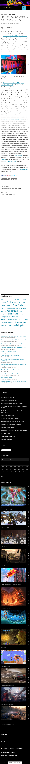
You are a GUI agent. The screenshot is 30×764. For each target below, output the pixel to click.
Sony (26, 319)
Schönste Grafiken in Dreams (8, 351)
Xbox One (11, 325)
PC (22, 313)
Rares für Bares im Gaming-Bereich (10, 418)
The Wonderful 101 (28, 574)
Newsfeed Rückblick (7, 332)
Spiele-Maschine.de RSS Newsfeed (13, 748)
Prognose (4, 316)
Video (17, 322)
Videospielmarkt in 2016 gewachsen (11, 187)
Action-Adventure (11, 299)
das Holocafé (18, 155)
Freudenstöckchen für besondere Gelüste (12, 403)
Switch (7, 323)
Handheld (15, 308)
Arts (24, 299)
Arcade (4, 179)
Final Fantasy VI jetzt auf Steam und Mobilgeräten (14, 430)
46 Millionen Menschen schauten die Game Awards (14, 381)
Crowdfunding (5, 305)
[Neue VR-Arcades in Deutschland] (3, 175)
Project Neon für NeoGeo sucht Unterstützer (13, 343)
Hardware (22, 308)
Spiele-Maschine (6, 8)
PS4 (13, 316)
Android (17, 299)
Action (5, 299)
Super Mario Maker (28, 655)
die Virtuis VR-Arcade (10, 161)
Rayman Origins (28, 616)
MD (21, 311)
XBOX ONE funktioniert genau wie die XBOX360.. (14, 347)
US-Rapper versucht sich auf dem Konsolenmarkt (13, 340)
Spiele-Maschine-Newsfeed (8, 14)
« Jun (2, 476)
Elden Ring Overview (6, 439)
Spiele (3, 323)
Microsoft (5, 314)
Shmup (21, 319)
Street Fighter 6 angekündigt (8, 436)
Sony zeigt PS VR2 (5, 433)
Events (3, 308)
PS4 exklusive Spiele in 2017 (8, 193)
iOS (5, 311)
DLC (10, 305)
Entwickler (18, 305)
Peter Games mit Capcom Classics (10, 355)
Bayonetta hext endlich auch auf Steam (11, 373)
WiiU (24, 322)
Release (5, 319)
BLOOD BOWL (28, 517)
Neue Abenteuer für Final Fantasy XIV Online (12, 421)
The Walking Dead (28, 555)
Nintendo (13, 313)
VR (9, 179)
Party (19, 314)
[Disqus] (15, 221)
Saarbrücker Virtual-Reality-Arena (13, 119)
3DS (2, 299)
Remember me (28, 693)
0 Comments (17, 23)
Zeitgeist (14, 179)
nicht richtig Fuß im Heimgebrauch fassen (15, 36)
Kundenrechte (14, 310)
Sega (18, 320)
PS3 (10, 317)
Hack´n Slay (9, 308)
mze (12, 23)
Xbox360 (4, 325)
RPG (15, 320)
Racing (22, 316)
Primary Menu (28, 8)
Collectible (20, 302)
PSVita (19, 316)
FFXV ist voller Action (6, 377)
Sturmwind (28, 632)
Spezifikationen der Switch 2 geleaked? (11, 424)
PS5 (17, 316)
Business (11, 302)
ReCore (28, 533)
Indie (2, 311)
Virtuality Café (23, 169)
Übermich (3, 741)
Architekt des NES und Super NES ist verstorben (13, 336)
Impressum (4, 738)
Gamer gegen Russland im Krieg (9, 400)
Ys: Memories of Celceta (28, 595)
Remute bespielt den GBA (7, 397)
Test (12, 322)
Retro (11, 319)
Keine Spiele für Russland (7, 415)
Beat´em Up (3, 302)
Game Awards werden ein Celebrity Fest (11, 370)
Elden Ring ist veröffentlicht (8, 427)
